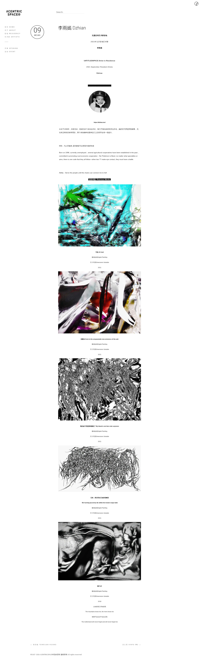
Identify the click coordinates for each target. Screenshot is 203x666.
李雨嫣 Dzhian (72, 28)
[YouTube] (48, 12)
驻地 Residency (12, 33)
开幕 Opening (11, 48)
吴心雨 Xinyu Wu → (131, 644)
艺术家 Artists (12, 37)
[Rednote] (38, 12)
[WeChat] (32, 12)
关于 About (10, 30)
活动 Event (10, 51)
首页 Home (10, 27)
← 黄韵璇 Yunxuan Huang (44, 644)
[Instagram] (43, 12)
